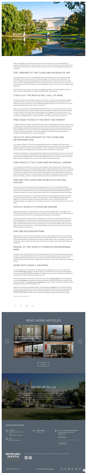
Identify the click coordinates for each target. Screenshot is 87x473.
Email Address (62, 437)
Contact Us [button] (43, 406)
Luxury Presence (49, 469)
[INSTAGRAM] (65, 469)
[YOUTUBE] (68, 469)
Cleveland (52, 287)
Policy (18, 469)
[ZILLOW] (76, 469)
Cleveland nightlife (55, 278)
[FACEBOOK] (61, 469)
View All (43, 364)
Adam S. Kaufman (27, 271)
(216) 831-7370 (40, 432)
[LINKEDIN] (72, 469)
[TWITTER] (80, 469)
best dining (24, 280)
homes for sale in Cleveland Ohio (36, 282)
